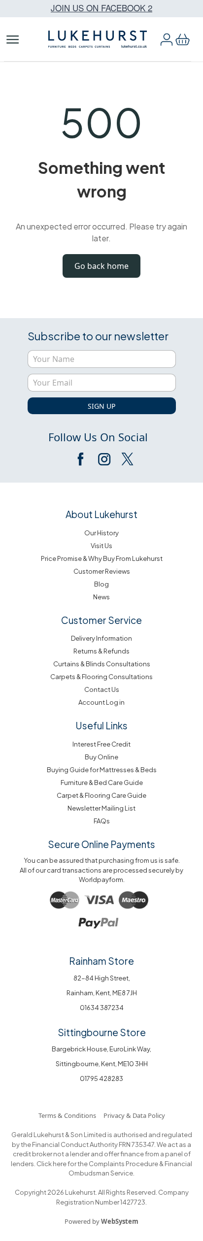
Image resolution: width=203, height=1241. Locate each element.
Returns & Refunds (101, 651)
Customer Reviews (101, 571)
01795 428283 (101, 1078)
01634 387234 (102, 1008)
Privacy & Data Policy (134, 1115)
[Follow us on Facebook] (81, 459)
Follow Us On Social (98, 436)
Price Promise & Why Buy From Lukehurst (102, 558)
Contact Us (101, 689)
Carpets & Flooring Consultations (101, 677)
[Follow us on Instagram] (104, 459)
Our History (101, 533)
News (101, 597)
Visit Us (101, 546)
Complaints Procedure (123, 1164)
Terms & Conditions (67, 1115)
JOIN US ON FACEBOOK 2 (101, 7)
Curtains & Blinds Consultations (101, 664)
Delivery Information (101, 638)
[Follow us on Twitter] (126, 459)
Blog (101, 584)
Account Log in (101, 702)
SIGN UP (101, 406)
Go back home (101, 266)
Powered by (101, 1221)
